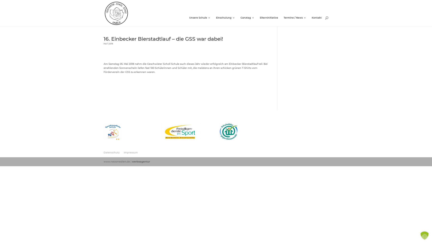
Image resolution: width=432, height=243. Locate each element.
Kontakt (317, 18)
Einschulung (224, 18)
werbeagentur (141, 161)
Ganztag (245, 18)
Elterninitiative (269, 18)
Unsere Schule (198, 18)
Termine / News (293, 18)
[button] (424, 235)
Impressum (131, 152)
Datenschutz (111, 152)
